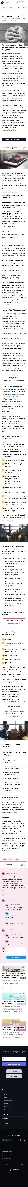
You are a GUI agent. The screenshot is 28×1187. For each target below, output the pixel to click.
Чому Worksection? (9, 1100)
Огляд (5, 1094)
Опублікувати (16, 957)
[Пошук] (26, 7)
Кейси (10, 7)
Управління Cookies (6, 1158)
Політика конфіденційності (8, 1154)
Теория (4, 20)
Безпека (6, 1103)
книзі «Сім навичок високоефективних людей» (11, 340)
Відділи (15, 20)
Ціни (5, 1097)
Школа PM (17, 7)
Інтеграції (6, 1106)
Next (23, 7)
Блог (3, 16)
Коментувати (8, 864)
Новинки (4, 7)
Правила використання (7, 1151)
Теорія (10, 20)
